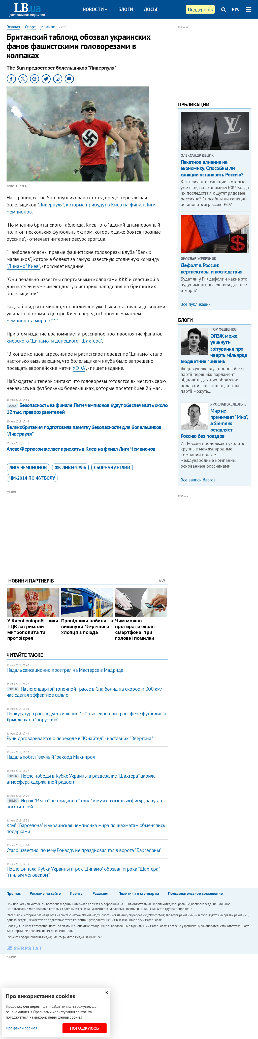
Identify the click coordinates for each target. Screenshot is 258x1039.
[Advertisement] (87, 530)
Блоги (125, 9)
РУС (236, 9)
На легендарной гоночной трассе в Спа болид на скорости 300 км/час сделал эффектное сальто (84, 692)
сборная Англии (112, 467)
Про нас (14, 893)
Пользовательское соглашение (195, 893)
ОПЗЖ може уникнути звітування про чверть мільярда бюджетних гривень (214, 348)
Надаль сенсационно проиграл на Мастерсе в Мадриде (65, 670)
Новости (93, 9)
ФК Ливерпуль (70, 467)
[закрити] (106, 992)
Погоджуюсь (84, 1028)
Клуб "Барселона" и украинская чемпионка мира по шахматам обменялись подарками (86, 828)
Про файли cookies (21, 1028)
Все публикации (196, 304)
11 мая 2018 (48, 27)
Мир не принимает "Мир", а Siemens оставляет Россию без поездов (214, 423)
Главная (13, 26)
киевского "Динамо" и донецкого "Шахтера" (54, 341)
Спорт (30, 26)
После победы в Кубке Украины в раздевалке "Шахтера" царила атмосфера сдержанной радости (81, 779)
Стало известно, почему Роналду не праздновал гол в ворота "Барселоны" (84, 850)
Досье (151, 9)
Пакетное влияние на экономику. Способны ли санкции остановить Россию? (212, 168)
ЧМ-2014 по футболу (32, 478)
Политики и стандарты (138, 893)
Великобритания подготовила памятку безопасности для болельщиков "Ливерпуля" (84, 430)
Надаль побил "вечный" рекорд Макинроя (51, 757)
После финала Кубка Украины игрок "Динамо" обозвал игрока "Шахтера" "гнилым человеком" (83, 872)
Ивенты (76, 893)
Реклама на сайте (45, 893)
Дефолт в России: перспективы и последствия (212, 268)
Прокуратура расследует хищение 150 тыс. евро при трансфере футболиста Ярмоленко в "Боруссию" (86, 716)
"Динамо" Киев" (23, 266)
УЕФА (79, 368)
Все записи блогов (198, 480)
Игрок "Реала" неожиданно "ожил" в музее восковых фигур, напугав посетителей (84, 803)
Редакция (100, 893)
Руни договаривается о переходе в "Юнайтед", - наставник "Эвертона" (80, 738)
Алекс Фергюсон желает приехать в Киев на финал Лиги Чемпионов (81, 448)
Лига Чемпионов (28, 467)
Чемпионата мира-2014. (33, 320)
